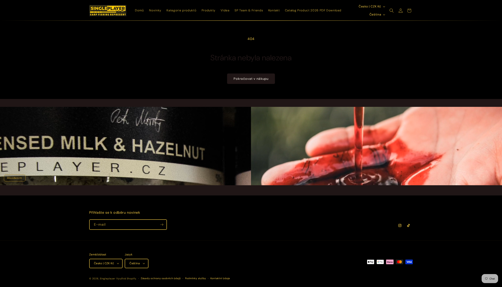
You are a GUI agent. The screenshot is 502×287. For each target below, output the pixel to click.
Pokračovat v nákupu (251, 79)
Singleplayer (107, 278)
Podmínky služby (195, 278)
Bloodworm (14, 178)
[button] (391, 10)
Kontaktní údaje (220, 278)
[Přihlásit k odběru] (161, 224)
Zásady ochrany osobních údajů (161, 278)
